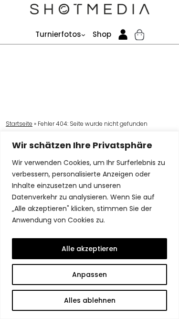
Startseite (19, 124)
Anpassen (89, 274)
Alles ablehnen (90, 300)
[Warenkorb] (139, 34)
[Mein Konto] (123, 34)
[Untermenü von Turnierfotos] (83, 35)
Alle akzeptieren (89, 248)
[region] (89, 225)
